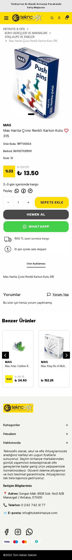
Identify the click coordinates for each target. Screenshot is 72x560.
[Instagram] (18, 532)
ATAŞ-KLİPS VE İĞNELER (20, 36)
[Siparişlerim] (59, 18)
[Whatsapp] (29, 532)
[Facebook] (6, 532)
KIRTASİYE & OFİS (14, 29)
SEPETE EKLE (51, 202)
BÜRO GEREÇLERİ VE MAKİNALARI (26, 33)
